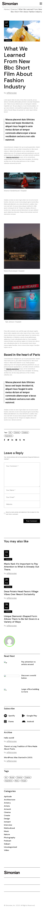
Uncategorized (10, 847)
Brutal (12, 777)
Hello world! (9, 738)
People (23, 781)
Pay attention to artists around (28, 663)
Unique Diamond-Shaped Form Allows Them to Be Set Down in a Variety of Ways (21, 619)
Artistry (7, 803)
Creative (25, 432)
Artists (7, 806)
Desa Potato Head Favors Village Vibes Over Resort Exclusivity (21, 593)
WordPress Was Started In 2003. (18, 757)
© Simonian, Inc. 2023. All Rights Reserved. (19, 905)
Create (7, 815)
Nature (7, 834)
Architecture (9, 799)
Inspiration (8, 436)
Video (6, 850)
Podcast (7, 841)
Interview (8, 825)
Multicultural (9, 828)
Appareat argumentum (12, 157)
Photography (9, 837)
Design (7, 818)
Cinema (14, 9)
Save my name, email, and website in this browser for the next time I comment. (22, 513)
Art (10, 432)
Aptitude (8, 796)
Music (6, 831)
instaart (7, 822)
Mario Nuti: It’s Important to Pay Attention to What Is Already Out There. (21, 566)
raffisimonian (11, 93)
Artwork (7, 809)
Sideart (7, 844)
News (17, 781)
